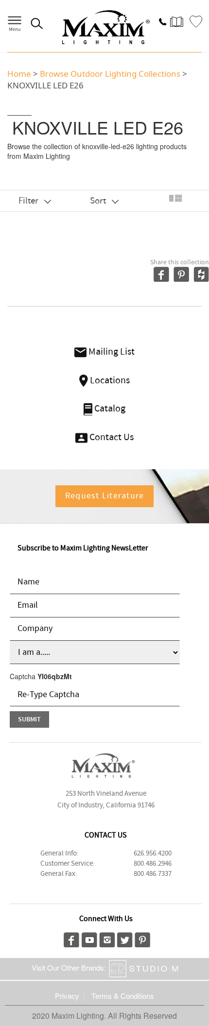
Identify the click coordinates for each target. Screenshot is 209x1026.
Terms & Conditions (122, 996)
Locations (109, 380)
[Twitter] (125, 938)
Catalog (108, 408)
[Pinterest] (142, 938)
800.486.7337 (153, 874)
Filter (29, 201)
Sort (99, 201)
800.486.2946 (153, 864)
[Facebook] (71, 938)
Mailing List (111, 352)
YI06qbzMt (54, 676)
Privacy (67, 996)
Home (19, 73)
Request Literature (104, 496)
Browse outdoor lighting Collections (110, 73)
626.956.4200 (153, 853)
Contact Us (110, 437)
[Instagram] (107, 938)
